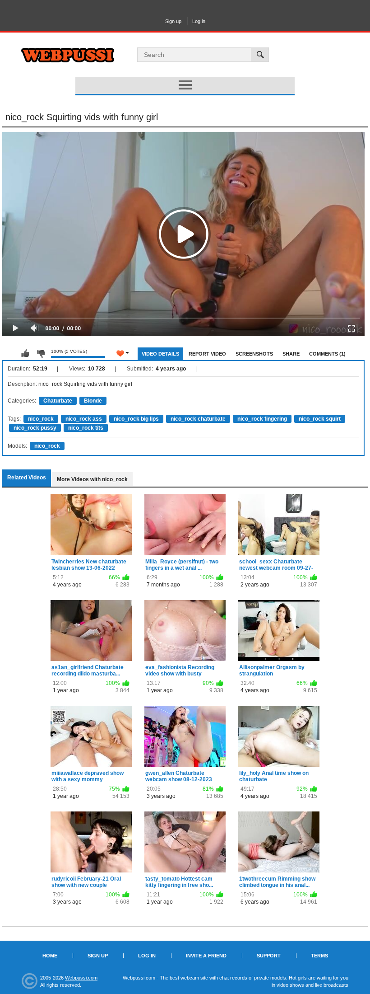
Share (291, 353)
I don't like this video (40, 353)
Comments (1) (327, 353)
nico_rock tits (85, 428)
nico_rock (41, 419)
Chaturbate (57, 401)
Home (49, 955)
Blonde (93, 401)
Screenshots (254, 353)
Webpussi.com (81, 977)
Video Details (160, 353)
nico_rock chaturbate (198, 419)
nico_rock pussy (35, 428)
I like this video (25, 353)
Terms (319, 955)
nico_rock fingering (262, 419)
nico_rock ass (83, 419)
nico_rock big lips (136, 419)
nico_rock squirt (320, 419)
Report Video (207, 353)
